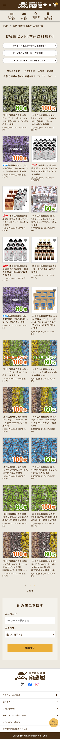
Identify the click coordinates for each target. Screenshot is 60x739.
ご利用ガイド (8, 701)
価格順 (41, 70)
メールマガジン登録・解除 (14, 715)
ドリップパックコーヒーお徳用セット (29, 52)
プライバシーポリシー (12, 722)
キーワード (11, 614)
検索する (30, 648)
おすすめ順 (29, 70)
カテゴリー (11, 628)
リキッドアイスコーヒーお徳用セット (29, 45)
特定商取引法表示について (14, 729)
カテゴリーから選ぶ (11, 695)
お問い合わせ (8, 708)
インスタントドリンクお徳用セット (29, 60)
